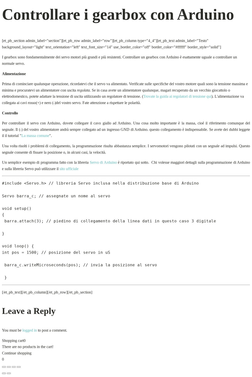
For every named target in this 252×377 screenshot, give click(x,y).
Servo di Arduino (103, 162)
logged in (29, 330)
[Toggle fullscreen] (9, 367)
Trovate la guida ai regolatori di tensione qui (177, 96)
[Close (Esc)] (19, 367)
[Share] (14, 367)
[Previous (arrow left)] (4, 373)
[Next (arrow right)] (9, 373)
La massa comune (35, 136)
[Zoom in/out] (4, 367)
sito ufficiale (69, 169)
